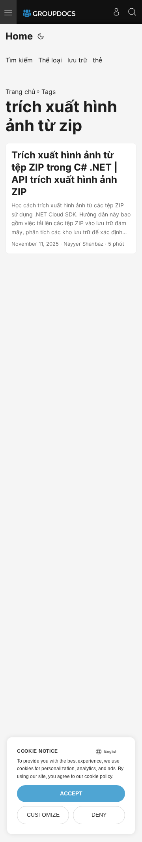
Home (19, 36)
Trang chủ (20, 92)
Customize (43, 815)
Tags (48, 92)
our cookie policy (94, 776)
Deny (99, 815)
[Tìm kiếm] (132, 12)
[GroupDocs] (49, 12)
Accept (71, 794)
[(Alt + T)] (40, 36)
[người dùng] (116, 12)
